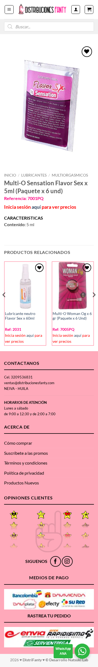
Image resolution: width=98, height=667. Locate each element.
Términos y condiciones (25, 462)
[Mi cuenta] (75, 9)
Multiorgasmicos (70, 175)
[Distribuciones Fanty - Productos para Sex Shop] (42, 9)
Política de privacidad (24, 472)
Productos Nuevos (21, 482)
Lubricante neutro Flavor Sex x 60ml (20, 316)
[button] (9, 9)
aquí (36, 207)
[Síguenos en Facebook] (55, 561)
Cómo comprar (18, 442)
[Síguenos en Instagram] (67, 561)
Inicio (10, 175)
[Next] (93, 306)
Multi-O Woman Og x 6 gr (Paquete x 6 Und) (72, 316)
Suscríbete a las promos (26, 453)
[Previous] (4, 306)
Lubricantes (34, 175)
